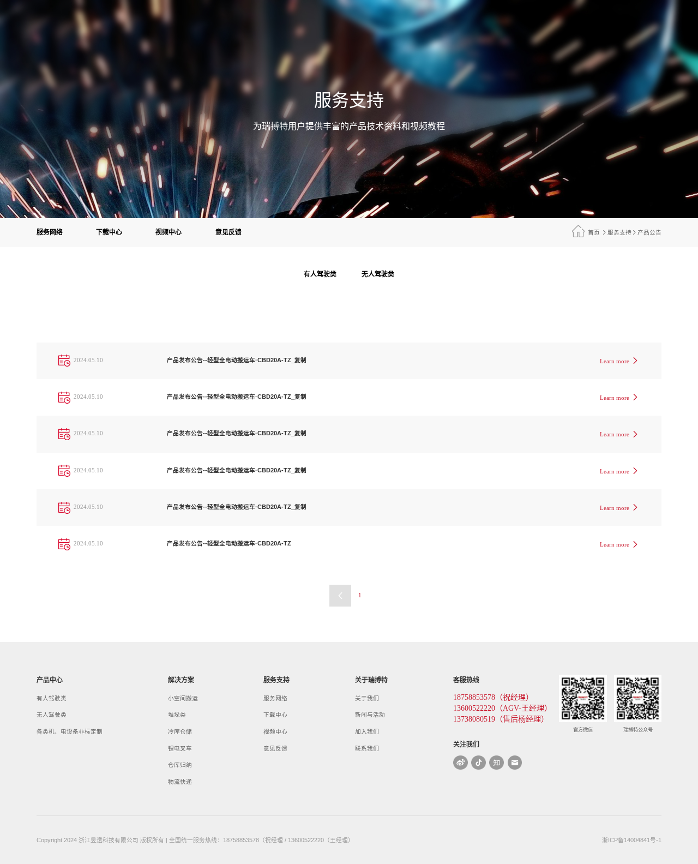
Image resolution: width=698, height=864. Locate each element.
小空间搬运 (183, 698)
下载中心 (109, 232)
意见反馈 (228, 232)
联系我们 (367, 748)
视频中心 (168, 232)
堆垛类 (177, 714)
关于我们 (367, 698)
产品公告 (649, 232)
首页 (594, 232)
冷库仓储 (180, 731)
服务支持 (619, 232)
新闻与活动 (370, 714)
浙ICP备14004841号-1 (631, 840)
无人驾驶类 (378, 274)
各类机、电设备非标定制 (70, 731)
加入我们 (367, 731)
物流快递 (180, 781)
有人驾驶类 (320, 274)
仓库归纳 (180, 764)
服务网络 (50, 232)
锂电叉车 (180, 748)
